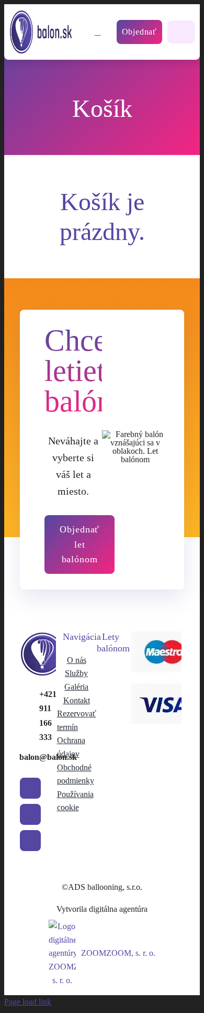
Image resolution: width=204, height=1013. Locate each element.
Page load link (27, 1001)
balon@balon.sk (48, 757)
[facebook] (30, 788)
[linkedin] (30, 840)
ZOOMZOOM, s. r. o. (118, 953)
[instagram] (30, 814)
